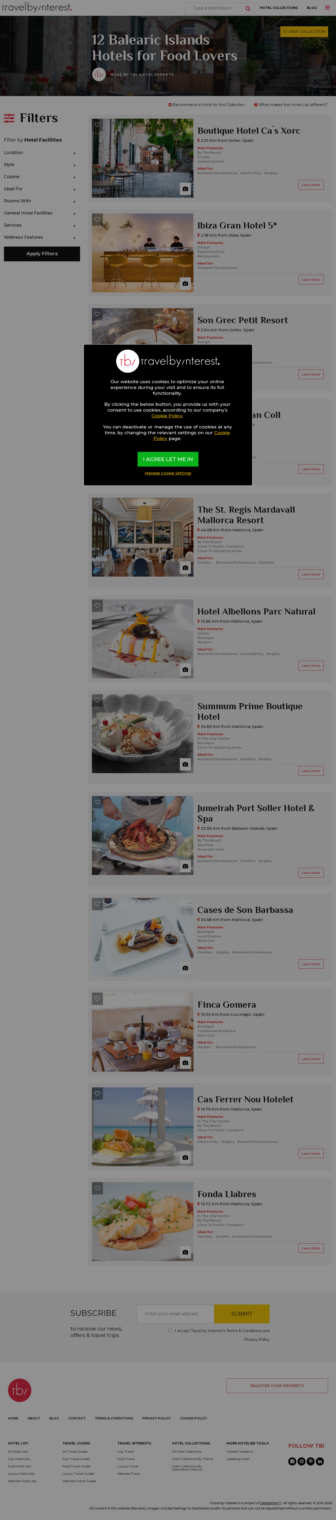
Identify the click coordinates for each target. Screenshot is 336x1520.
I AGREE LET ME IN (168, 459)
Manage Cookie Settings (168, 473)
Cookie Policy (166, 415)
